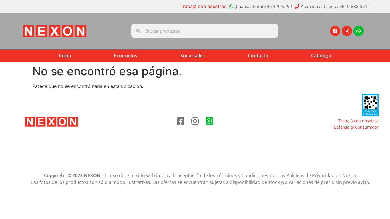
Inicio (65, 55)
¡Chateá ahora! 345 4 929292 (263, 6)
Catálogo (321, 55)
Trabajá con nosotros (203, 6)
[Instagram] (347, 31)
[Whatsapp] (358, 31)
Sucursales (192, 55)
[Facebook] (335, 31)
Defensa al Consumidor (356, 127)
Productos (126, 55)
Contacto (258, 55)
